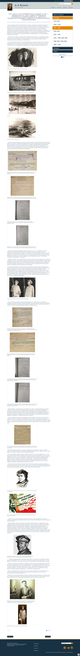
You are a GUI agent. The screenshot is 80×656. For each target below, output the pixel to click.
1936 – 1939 (11, 636)
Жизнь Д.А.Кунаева (58, 14)
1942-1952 (47, 636)
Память (55, 51)
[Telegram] (63, 57)
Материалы (56, 48)
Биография (56, 18)
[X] (61, 57)
